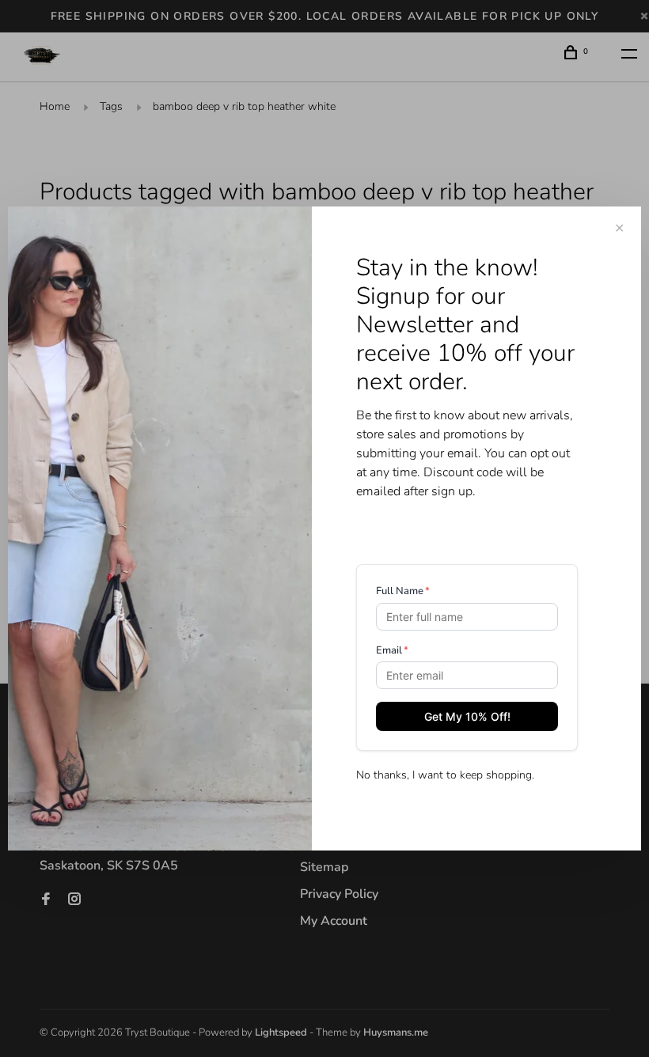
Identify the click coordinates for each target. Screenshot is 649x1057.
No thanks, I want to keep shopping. (445, 774)
